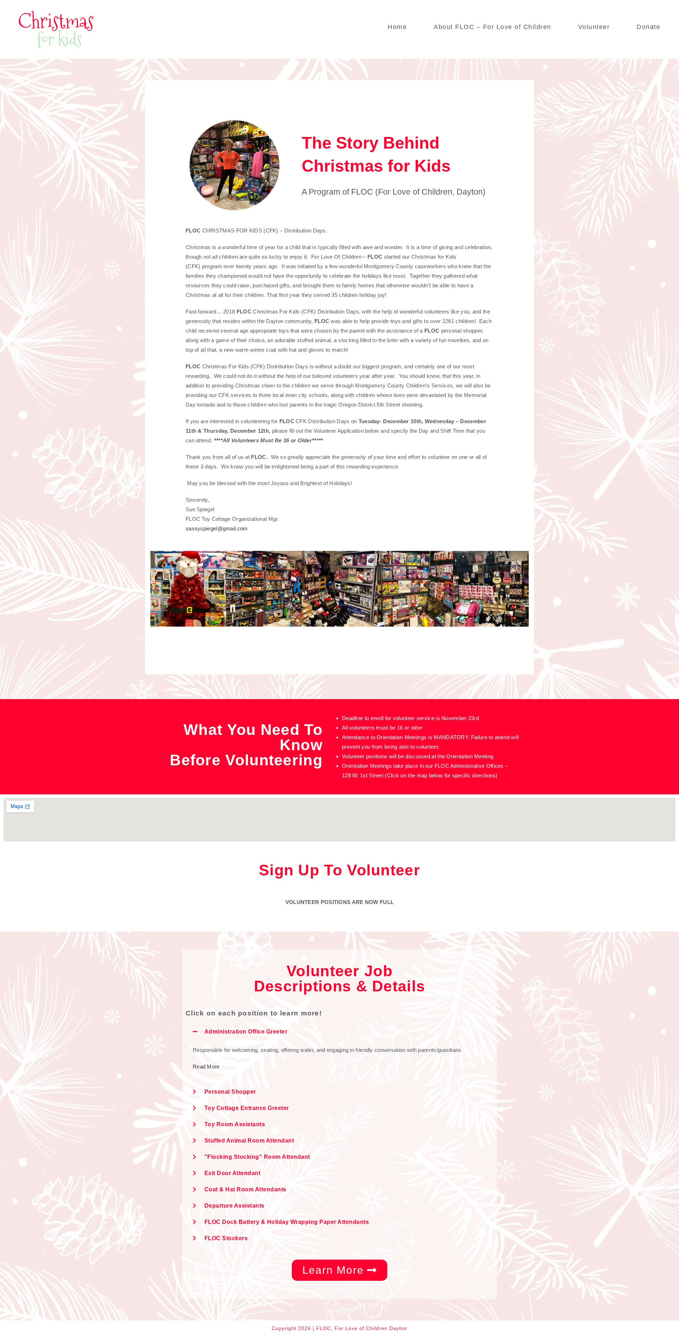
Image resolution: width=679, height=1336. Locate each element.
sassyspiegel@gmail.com (217, 528)
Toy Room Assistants (234, 1124)
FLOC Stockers (226, 1238)
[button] (339, 1032)
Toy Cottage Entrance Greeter (246, 1108)
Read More (206, 1067)
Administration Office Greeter (246, 1032)
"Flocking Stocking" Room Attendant (257, 1157)
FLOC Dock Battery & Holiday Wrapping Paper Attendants (286, 1222)
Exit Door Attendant (232, 1173)
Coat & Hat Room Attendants (245, 1189)
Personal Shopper (230, 1092)
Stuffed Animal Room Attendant (249, 1141)
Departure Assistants (234, 1206)
